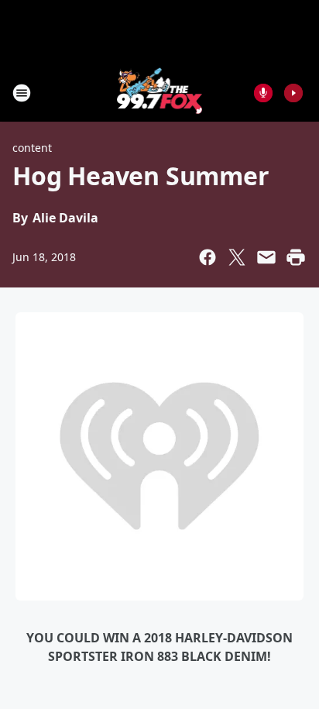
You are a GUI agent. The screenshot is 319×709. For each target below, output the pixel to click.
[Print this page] (296, 257)
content (32, 147)
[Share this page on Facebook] (207, 257)
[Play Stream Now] (293, 93)
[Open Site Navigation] (21, 93)
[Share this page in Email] (266, 257)
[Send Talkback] (263, 93)
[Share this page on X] (237, 257)
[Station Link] (160, 92)
